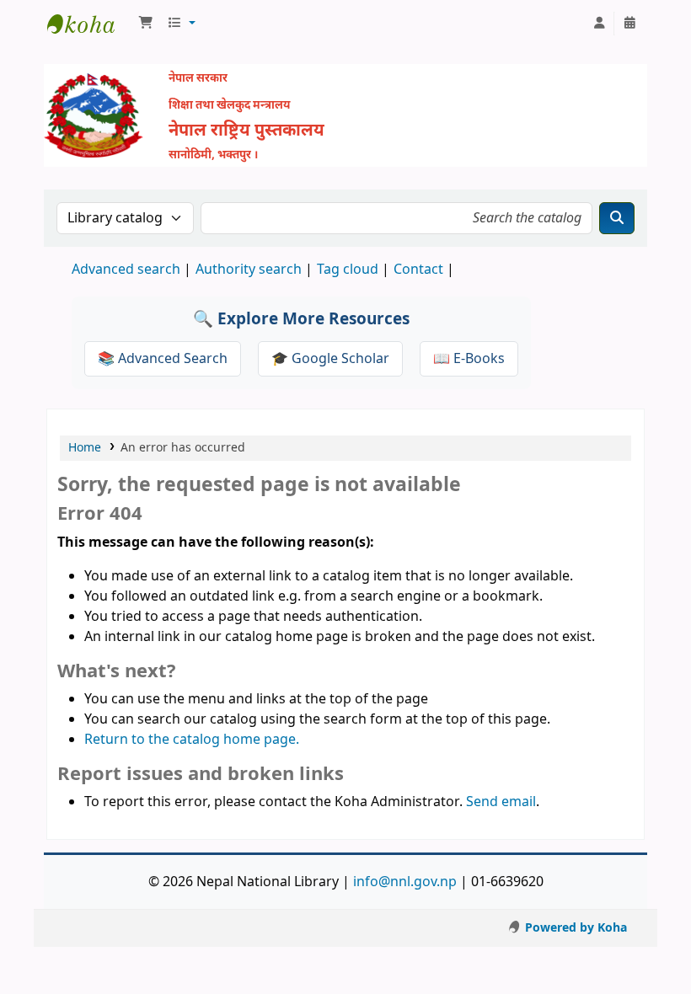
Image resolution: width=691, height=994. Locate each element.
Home (84, 448)
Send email (501, 802)
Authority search (249, 269)
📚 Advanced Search (163, 359)
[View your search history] (629, 24)
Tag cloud (347, 269)
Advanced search (126, 269)
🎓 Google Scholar (330, 359)
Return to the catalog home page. (191, 739)
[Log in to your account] (599, 24)
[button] (145, 24)
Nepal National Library (89, 23)
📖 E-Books (469, 359)
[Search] (617, 218)
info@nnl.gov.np (405, 882)
